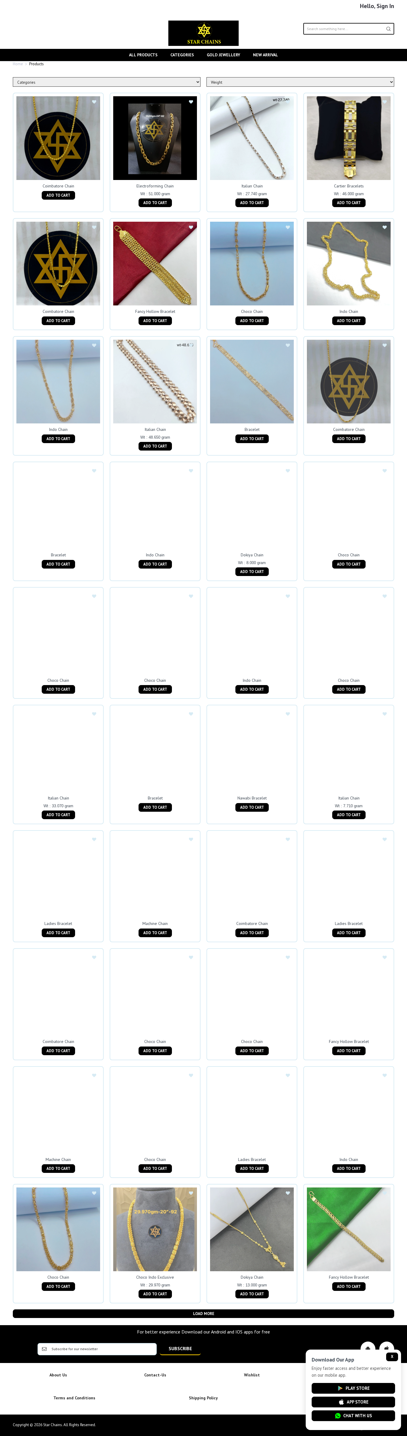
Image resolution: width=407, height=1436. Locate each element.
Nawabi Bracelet (252, 798)
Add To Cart (58, 195)
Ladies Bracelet (58, 923)
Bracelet (252, 429)
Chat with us (357, 1415)
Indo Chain (348, 311)
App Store (358, 1402)
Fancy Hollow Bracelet (155, 311)
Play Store (358, 1388)
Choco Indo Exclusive (155, 1277)
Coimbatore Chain (58, 186)
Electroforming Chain (155, 186)
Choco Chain (252, 311)
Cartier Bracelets (349, 186)
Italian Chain (252, 186)
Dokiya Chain (252, 555)
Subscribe (180, 1348)
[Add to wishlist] (94, 102)
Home (18, 63)
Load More (203, 1313)
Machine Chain (155, 923)
